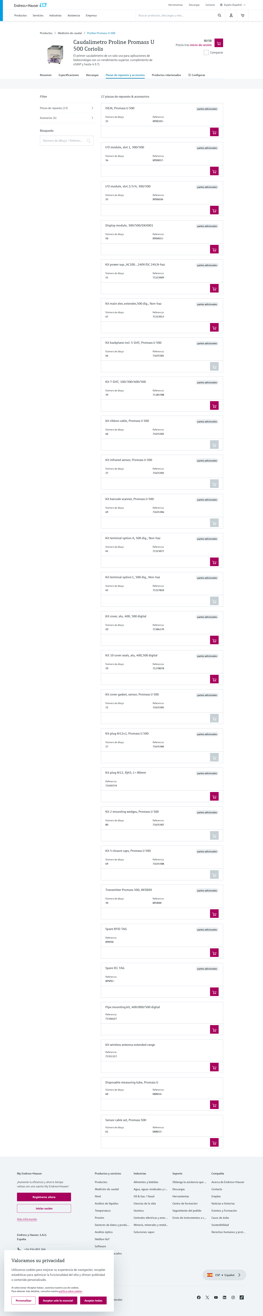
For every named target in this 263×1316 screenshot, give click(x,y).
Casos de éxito (220, 1217)
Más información (27, 1219)
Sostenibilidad (220, 1225)
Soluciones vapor (144, 1232)
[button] (44, 1197)
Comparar (216, 52)
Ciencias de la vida (145, 1203)
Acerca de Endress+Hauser (227, 1182)
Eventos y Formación (224, 1210)
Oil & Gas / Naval (144, 1196)
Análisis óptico (104, 1232)
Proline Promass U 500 (101, 33)
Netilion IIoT (102, 1239)
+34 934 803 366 (35, 1249)
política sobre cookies (70, 1291)
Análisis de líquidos (106, 1203)
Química (139, 1210)
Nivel (98, 1196)
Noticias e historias (223, 1203)
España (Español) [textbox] (233, 4)
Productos (46, 33)
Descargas (194, 4)
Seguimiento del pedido (186, 1210)
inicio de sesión (201, 45)
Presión (99, 1217)
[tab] (47, 75)
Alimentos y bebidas (146, 1182)
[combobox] (235, 5)
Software (100, 1246)
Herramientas (175, 4)
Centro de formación (185, 1203)
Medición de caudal (70, 33)
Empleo (216, 1196)
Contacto (210, 4)
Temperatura (103, 1210)
